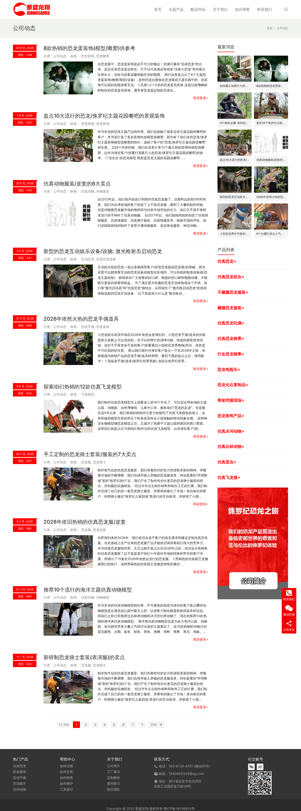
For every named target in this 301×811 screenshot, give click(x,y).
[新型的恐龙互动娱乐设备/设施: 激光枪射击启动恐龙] (68, 281)
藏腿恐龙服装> (231, 307)
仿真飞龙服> (229, 477)
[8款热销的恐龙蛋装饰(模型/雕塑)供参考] (68, 77)
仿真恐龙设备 (106, 259)
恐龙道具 (102, 327)
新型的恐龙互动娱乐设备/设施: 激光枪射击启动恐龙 (103, 251)
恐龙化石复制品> (233, 384)
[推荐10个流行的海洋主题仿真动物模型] (68, 619)
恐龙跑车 (19, 783)
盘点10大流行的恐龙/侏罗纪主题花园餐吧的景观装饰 (104, 116)
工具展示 (66, 789)
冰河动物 (19, 789)
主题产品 (176, 9)
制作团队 (113, 789)
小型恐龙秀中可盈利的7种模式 (234, 233)
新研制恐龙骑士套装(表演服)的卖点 (84, 657)
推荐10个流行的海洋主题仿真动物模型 (88, 590)
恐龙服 (86, 462)
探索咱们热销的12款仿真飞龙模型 (83, 387)
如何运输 (66, 766)
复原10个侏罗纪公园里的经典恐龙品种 (271, 123)
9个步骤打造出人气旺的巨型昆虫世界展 (271, 233)
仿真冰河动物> (231, 431)
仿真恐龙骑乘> (231, 338)
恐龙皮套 (99, 530)
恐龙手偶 (87, 327)
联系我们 (264, 9)
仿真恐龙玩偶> (231, 322)
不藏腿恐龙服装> (233, 292)
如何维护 (66, 783)
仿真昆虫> (227, 461)
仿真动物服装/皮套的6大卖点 (77, 184)
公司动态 (60, 56)
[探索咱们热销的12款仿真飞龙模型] (68, 416)
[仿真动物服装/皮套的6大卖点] (68, 213)
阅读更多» (200, 98)
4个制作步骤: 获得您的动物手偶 (234, 123)
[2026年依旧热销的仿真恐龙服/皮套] (68, 551)
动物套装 (102, 191)
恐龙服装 (19, 772)
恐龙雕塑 (102, 56)
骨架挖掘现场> (231, 400)
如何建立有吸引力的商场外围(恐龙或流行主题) (234, 86)
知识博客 (242, 9)
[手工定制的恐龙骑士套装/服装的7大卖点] (68, 484)
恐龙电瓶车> (229, 369)
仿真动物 (87, 191)
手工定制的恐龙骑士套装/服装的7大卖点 (90, 454)
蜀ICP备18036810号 (179, 809)
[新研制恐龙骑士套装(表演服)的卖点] (68, 687)
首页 (158, 9)
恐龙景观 (87, 124)
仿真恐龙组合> (231, 276)
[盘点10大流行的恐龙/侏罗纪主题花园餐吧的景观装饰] (68, 145)
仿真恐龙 (19, 766)
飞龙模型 (87, 394)
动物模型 (102, 597)
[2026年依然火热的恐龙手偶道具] (68, 348)
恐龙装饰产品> (231, 415)
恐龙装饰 (87, 56)
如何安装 (66, 772)
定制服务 (113, 778)
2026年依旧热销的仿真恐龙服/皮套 (85, 522)
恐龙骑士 (99, 462)
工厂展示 (113, 772)
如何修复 (66, 778)
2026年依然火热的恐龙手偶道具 (81, 319)
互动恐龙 (87, 259)
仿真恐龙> (227, 261)
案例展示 (113, 783)
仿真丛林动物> (231, 446)
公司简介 (113, 766)
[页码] (160, 724)
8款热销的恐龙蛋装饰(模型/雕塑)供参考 (89, 48)
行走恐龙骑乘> (231, 353)
